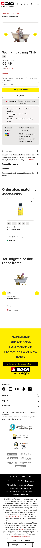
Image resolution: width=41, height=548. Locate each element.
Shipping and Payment (26, 485)
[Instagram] (10, 389)
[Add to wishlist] (31, 201)
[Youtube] (17, 389)
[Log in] (31, 4)
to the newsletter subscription (19, 364)
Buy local (20, 96)
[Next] (35, 34)
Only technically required (20, 540)
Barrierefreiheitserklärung (20, 495)
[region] (20, 34)
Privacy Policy (12, 485)
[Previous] (6, 34)
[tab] (20, 155)
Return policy (29, 481)
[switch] (24, 447)
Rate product (7, 73)
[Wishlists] (28, 4)
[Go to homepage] (7, 4)
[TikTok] (30, 389)
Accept (15, 545)
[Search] (18, 4)
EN (21, 4)
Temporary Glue (13, 229)
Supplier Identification (13, 491)
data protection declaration (20, 536)
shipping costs (9, 68)
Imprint (21, 529)
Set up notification (20, 90)
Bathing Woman (13, 299)
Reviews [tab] (5, 169)
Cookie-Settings (29, 491)
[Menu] (38, 4)
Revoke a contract (15, 481)
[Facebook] (3, 389)
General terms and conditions (20, 488)
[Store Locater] (24, 4)
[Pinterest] (23, 389)
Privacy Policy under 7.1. (13, 516)
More (27, 545)
